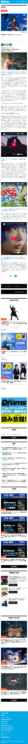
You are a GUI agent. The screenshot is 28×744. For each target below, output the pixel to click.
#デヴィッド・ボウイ (17, 326)
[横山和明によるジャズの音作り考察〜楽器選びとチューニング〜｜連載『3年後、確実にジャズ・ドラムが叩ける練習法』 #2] (14, 524)
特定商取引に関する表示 (6, 719)
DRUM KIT (4, 636)
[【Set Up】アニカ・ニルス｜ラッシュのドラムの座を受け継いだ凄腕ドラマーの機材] (14, 681)
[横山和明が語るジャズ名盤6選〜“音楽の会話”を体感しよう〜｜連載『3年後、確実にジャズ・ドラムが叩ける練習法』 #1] (14, 549)
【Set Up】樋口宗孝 (19, 292)
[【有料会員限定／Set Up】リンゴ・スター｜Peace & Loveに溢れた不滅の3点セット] (14, 656)
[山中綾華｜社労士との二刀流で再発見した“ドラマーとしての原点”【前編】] (14, 370)
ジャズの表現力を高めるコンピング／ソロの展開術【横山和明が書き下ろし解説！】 (14, 512)
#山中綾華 (3, 357)
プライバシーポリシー (6, 717)
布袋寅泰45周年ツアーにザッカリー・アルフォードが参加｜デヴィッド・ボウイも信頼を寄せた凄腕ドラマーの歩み (14, 323)
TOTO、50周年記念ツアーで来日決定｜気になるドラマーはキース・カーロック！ (14, 458)
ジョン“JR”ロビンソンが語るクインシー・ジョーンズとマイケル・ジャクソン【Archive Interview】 (15, 286)
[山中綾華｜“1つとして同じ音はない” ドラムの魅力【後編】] (14, 341)
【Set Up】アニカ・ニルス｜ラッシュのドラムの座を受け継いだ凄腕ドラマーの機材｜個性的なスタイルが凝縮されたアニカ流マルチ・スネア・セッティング (14, 693)
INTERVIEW (4, 10)
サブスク (24, 449)
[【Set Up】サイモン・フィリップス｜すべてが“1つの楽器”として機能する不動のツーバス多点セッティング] (14, 629)
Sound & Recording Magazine (7, 728)
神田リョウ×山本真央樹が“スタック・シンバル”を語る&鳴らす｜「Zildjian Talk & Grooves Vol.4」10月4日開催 (14, 480)
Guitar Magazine (4, 721)
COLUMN (3, 319)
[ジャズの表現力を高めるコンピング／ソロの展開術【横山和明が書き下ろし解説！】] (14, 501)
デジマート (3, 735)
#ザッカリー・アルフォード (6, 326)
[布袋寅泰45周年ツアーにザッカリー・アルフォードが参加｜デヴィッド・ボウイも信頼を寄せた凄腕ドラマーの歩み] (14, 311)
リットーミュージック (6, 733)
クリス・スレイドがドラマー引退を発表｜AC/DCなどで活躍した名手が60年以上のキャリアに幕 (14, 463)
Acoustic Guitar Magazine (6, 730)
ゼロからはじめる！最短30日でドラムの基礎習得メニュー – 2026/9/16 (18, 588)
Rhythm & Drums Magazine (6, 725)
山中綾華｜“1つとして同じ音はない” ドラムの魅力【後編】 (13, 352)
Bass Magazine (4, 723)
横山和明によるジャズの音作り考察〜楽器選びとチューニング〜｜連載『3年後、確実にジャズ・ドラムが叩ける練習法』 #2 (14, 536)
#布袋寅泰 (17, 328)
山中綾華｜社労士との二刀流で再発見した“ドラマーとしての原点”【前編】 (13, 381)
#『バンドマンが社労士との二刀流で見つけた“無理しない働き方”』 (13, 355)
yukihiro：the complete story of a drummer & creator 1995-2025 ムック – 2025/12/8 (17, 599)
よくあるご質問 (4, 713)
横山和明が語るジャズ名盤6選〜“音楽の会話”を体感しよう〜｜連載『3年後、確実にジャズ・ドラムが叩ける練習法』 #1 (13, 560)
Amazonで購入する (13, 585)
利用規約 (3, 715)
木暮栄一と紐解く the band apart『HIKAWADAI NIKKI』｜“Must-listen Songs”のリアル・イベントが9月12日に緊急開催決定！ (14, 475)
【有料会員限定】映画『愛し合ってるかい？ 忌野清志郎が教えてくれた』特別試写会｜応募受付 (14, 448)
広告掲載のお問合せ (5, 737)
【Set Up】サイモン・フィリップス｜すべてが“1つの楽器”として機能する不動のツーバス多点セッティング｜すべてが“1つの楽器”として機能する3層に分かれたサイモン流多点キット (14, 641)
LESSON (3, 509)
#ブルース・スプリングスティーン (8, 328)
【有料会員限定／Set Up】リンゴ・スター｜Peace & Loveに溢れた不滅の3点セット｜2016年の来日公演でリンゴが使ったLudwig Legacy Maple (14, 667)
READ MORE (14, 566)
